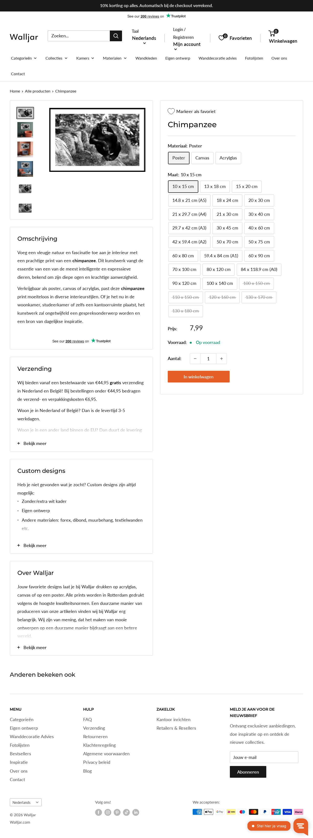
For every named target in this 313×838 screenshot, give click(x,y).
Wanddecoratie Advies (32, 736)
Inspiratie (19, 762)
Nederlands (21, 802)
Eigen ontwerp (24, 728)
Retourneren (95, 736)
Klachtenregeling (99, 745)
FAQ (87, 719)
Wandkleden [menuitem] (146, 58)
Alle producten (37, 91)
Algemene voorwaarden (106, 753)
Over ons (19, 771)
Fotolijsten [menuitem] (254, 58)
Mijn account (187, 44)
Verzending (94, 728)
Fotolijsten (20, 745)
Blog (87, 771)
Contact (17, 779)
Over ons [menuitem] (279, 58)
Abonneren (248, 772)
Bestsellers (20, 753)
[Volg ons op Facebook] (98, 812)
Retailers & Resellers (176, 728)
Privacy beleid (96, 762)
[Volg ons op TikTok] (126, 812)
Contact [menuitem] (18, 73)
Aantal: (174, 358)
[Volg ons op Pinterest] (117, 812)
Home (15, 91)
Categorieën (22, 719)
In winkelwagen (198, 376)
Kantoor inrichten (173, 719)
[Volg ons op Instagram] (107, 812)
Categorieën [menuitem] (21, 58)
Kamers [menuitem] (82, 58)
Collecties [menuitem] (53, 58)
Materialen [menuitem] (112, 58)
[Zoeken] (116, 35)
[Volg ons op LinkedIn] (135, 812)
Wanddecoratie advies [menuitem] (218, 58)
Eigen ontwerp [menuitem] (177, 58)
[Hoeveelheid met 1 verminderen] (195, 358)
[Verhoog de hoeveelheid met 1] (221, 358)
